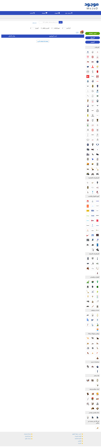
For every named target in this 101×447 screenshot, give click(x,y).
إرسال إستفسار (27, 434)
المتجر (93, 42)
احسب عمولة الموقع (77, 434)
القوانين (80, 441)
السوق (93, 38)
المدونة (80, 443)
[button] (68, 13)
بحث (61, 22)
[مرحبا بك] (92, 6)
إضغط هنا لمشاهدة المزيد (42, 41)
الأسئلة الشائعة (78, 438)
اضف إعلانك (92, 33)
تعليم (77, 32)
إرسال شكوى (28, 438)
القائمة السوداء (78, 436)
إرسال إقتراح (28, 436)
